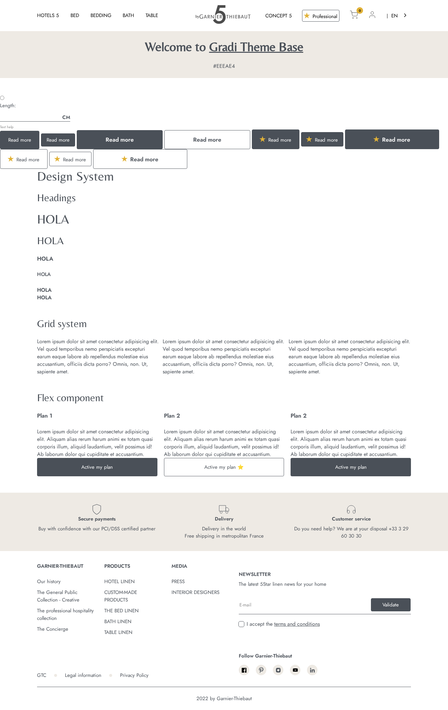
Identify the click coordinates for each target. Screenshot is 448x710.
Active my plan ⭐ (224, 467)
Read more (19, 140)
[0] (354, 15)
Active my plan (97, 467)
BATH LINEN (118, 621)
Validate (390, 604)
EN (394, 15)
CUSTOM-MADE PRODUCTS (120, 596)
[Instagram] (278, 670)
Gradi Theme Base (256, 46)
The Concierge (52, 629)
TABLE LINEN (118, 632)
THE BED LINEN (121, 610)
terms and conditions (297, 624)
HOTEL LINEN (119, 581)
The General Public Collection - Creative (58, 596)
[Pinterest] (261, 670)
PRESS (178, 581)
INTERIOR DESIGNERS (195, 592)
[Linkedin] (312, 670)
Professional (324, 16)
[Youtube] (295, 670)
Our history (49, 581)
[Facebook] (244, 670)
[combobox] (399, 16)
